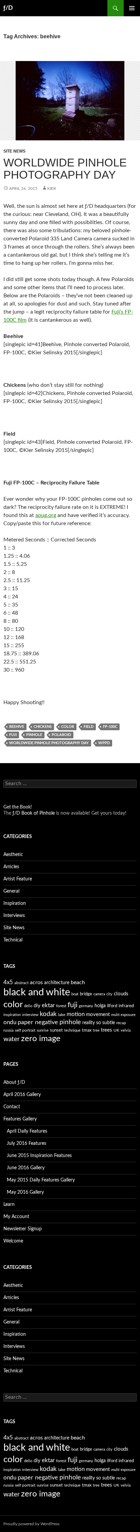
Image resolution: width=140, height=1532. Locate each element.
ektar (48, 1005)
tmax (86, 1030)
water (11, 1039)
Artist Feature (17, 879)
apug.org (45, 515)
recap (121, 1023)
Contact (11, 1107)
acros (36, 982)
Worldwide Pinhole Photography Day (65, 168)
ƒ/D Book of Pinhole (34, 813)
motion (76, 1014)
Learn (9, 1204)
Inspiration (14, 903)
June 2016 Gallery (26, 1168)
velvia (125, 1030)
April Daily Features (27, 1131)
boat (74, 994)
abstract (21, 983)
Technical (12, 940)
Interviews (14, 915)
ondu (9, 1022)
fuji (13, 735)
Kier (51, 188)
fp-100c (110, 727)
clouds (121, 993)
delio (28, 1006)
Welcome (13, 1241)
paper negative (38, 1022)
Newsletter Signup (22, 1229)
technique (72, 1030)
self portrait (25, 1030)
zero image (40, 1038)
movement (98, 1014)
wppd (104, 743)
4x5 (8, 982)
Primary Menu (132, 8)
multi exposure (123, 1015)
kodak (48, 1014)
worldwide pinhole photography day (49, 743)
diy (37, 1005)
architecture (56, 982)
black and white (36, 992)
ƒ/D (8, 8)
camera (99, 994)
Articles (11, 866)
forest (61, 1006)
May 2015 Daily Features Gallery (41, 1180)
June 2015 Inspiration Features (39, 1155)
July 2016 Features (26, 1143)
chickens (43, 727)
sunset (56, 1030)
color (67, 727)
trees (106, 1030)
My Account (16, 1216)
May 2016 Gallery (25, 1192)
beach (78, 982)
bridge (86, 994)
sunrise (43, 1030)
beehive (16, 727)
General (11, 891)
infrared (126, 1006)
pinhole (34, 735)
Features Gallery (20, 1119)
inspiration (12, 1015)
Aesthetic (13, 854)
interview (30, 1015)
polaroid (61, 735)
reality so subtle (98, 1022)
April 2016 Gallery (22, 1094)
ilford (112, 1006)
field (88, 727)
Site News (14, 151)
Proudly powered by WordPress (31, 1524)
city (109, 994)
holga (100, 1005)
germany (86, 1006)
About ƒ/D (14, 1082)
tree (96, 1030)
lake (61, 1015)
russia (8, 1030)
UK (116, 1030)
